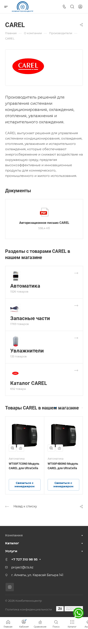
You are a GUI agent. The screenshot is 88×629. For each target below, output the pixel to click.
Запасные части (30, 318)
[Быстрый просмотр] (12, 448)
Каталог (12, 543)
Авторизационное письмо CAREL (44, 223)
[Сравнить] (20, 448)
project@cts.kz (22, 567)
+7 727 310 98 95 (24, 559)
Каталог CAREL (28, 383)
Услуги (11, 551)
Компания (14, 535)
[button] (55, 407)
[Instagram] (10, 587)
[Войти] (80, 7)
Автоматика (25, 286)
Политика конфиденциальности (28, 609)
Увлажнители (27, 351)
